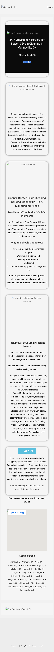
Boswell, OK (28, 569)
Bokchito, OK (15, 569)
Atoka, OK (26, 565)
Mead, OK (13, 583)
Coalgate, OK (37, 572)
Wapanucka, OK (27, 590)
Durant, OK (27, 576)
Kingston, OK (13, 579)
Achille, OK (15, 562)
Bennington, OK (40, 565)
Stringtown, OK (37, 583)
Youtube (32, 646)
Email (41, 646)
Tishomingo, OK (14, 587)
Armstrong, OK (13, 565)
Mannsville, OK (38, 579)
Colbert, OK (15, 576)
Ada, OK (38, 562)
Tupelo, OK (28, 587)
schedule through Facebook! (27, 489)
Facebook (14, 646)
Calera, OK (14, 572)
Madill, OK (25, 579)
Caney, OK (25, 572)
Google (24, 646)
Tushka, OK (40, 587)
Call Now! (27, 62)
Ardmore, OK (27, 562)
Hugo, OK (38, 576)
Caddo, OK (39, 569)
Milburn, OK (24, 583)
